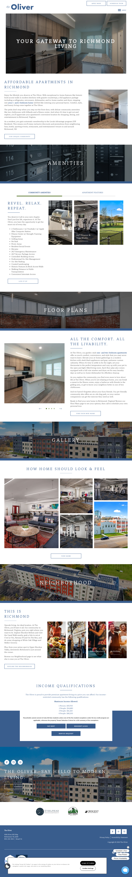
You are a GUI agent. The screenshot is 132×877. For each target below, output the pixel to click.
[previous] (40, 408)
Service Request (66, 733)
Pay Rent (51, 726)
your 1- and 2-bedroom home (20, 103)
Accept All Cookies (88, 863)
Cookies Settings (88, 868)
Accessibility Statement (120, 837)
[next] (60, 408)
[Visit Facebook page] (6, 762)
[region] (57, 866)
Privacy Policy (104, 837)
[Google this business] (13, 762)
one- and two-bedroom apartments (112, 353)
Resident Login (81, 726)
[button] (96, 3)
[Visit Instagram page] (20, 762)
